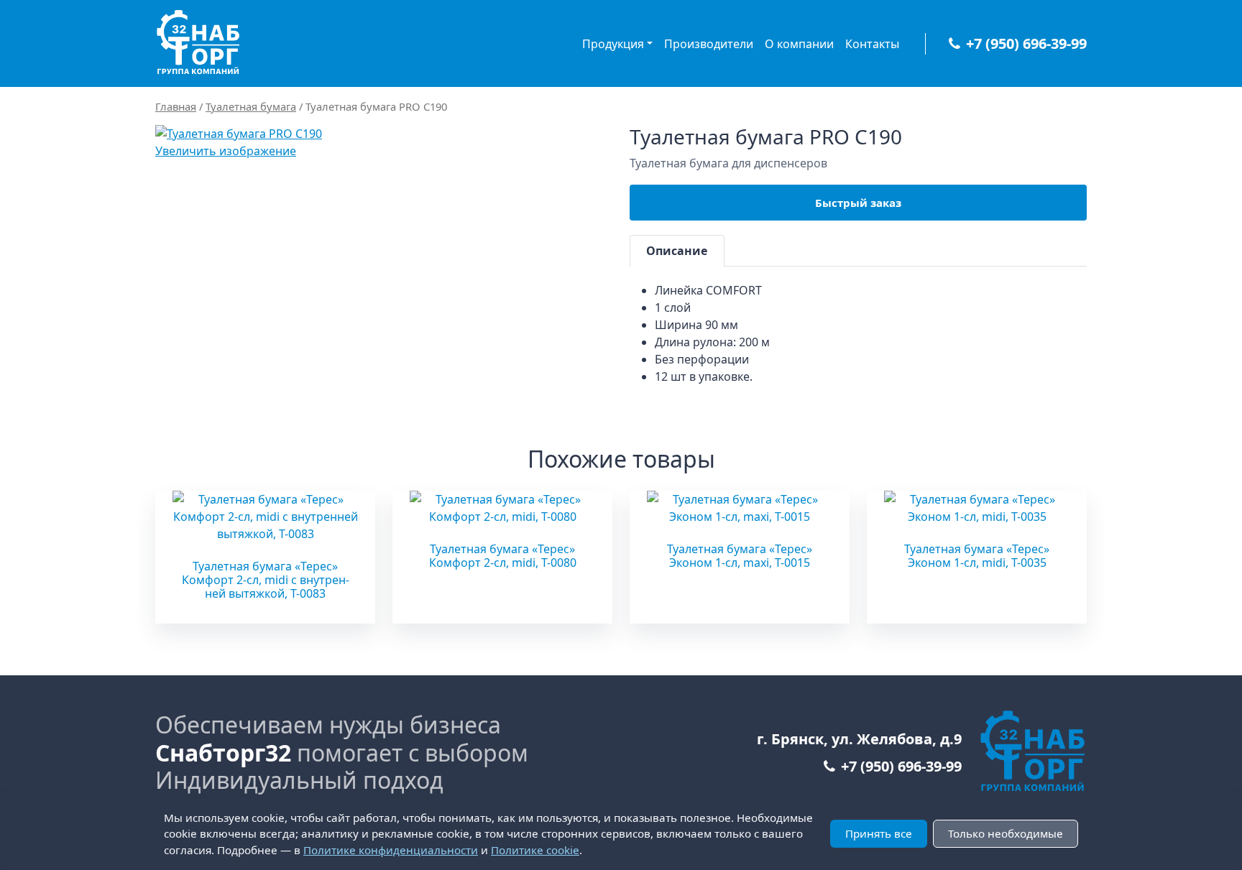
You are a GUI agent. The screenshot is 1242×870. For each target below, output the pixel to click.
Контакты (872, 44)
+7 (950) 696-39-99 (1026, 43)
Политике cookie (535, 850)
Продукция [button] (613, 44)
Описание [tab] (676, 251)
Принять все (878, 833)
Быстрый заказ (858, 202)
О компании (799, 44)
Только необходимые (1005, 833)
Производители (708, 44)
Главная (175, 106)
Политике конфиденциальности (390, 850)
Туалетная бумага (251, 106)
